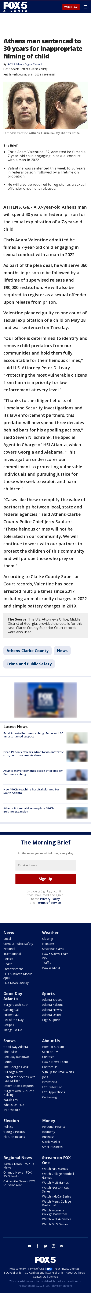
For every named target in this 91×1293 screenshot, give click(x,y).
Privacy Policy (50, 899)
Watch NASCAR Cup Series (55, 1189)
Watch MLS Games (55, 1224)
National (9, 949)
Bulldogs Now (13, 1072)
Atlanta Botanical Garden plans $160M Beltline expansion (29, 810)
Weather (50, 932)
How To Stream (53, 1047)
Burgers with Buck (15, 1005)
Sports (48, 993)
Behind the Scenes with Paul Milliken (19, 1079)
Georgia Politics (14, 1132)
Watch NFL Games (55, 1169)
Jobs (45, 1077)
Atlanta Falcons (52, 1005)
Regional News (17, 1157)
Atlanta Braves (52, 1000)
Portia (7, 1062)
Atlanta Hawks (52, 1010)
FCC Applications (53, 1092)
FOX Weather (51, 968)
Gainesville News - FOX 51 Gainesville (19, 1183)
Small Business (52, 1147)
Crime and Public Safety (29, 663)
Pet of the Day (13, 1020)
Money (48, 1120)
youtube (29, 1246)
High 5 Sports (51, 1020)
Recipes (8, 1025)
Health (7, 964)
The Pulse (10, 1052)
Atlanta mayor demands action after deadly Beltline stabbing (33, 772)
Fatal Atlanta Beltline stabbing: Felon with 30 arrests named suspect (33, 734)
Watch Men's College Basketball (56, 1203)
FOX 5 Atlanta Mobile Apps (17, 976)
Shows (9, 1040)
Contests (48, 1057)
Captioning (49, 1097)
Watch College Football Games (58, 1175)
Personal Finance (54, 1127)
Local (7, 939)
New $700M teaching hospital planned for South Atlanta (31, 791)
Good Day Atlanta (12, 996)
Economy (48, 1132)
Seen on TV (50, 1052)
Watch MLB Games (55, 1182)
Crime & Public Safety (18, 944)
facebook (37, 1246)
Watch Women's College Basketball (54, 1212)
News (62, 650)
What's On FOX (13, 1105)
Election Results (14, 1137)
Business (48, 1137)
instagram (53, 1246)
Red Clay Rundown (16, 1057)
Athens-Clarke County (34, 69)
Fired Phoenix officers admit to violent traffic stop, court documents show (33, 753)
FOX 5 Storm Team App (55, 955)
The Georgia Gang (15, 1067)
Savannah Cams (53, 949)
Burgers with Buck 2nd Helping (18, 1093)
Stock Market (51, 1142)
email (61, 1246)
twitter (45, 1246)
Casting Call (11, 1010)
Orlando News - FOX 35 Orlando (17, 1174)
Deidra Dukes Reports (18, 1086)
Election (11, 1120)
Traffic (46, 963)
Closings (48, 939)
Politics (8, 959)
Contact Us (49, 1067)
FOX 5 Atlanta (11, 69)
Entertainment (13, 969)
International (12, 954)
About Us (51, 1040)
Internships (49, 1082)
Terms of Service (48, 903)
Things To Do (12, 1030)
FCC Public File (52, 1087)
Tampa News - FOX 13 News (18, 1165)
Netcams (48, 944)
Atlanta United (52, 1015)
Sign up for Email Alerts (58, 1072)
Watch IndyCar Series (56, 1196)
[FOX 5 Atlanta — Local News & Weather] (15, 7)
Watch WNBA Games (56, 1219)
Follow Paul (11, 1015)
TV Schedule (11, 1110)
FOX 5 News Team (55, 1062)
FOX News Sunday (16, 983)
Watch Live (71, 7)
